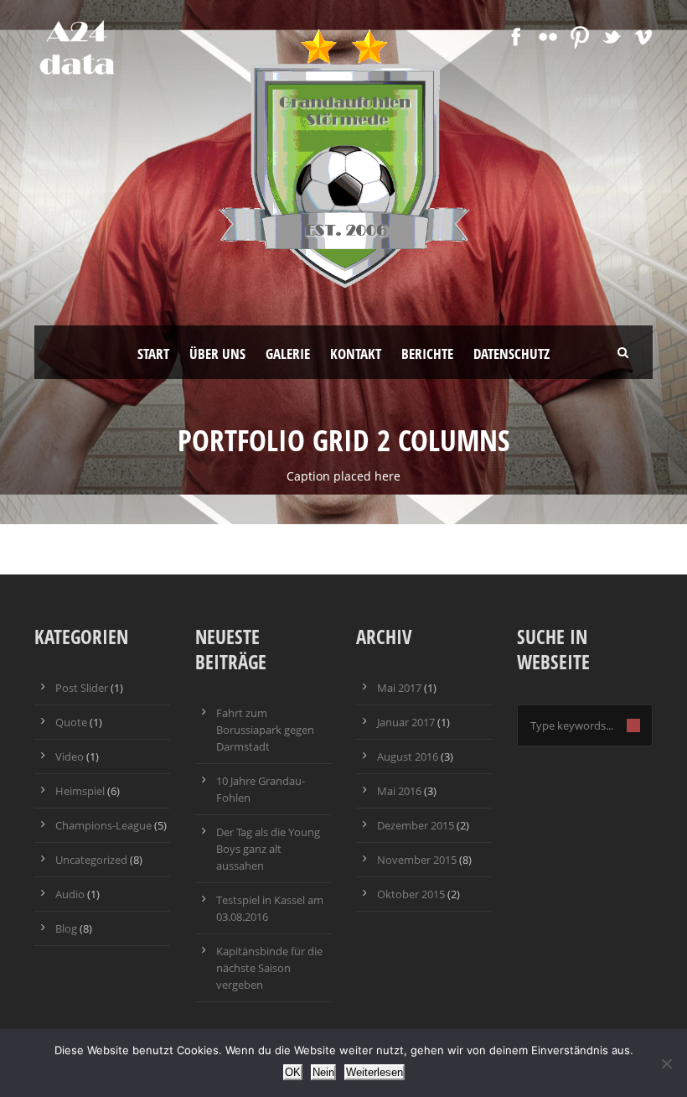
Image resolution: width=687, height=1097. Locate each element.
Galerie (288, 353)
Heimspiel (80, 790)
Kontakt (355, 353)
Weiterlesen (374, 1072)
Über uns (217, 353)
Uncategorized (91, 859)
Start (153, 353)
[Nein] (666, 1063)
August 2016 (407, 756)
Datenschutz (511, 353)
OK (293, 1072)
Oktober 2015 (411, 894)
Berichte (427, 353)
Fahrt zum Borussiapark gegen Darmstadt (265, 729)
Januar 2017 (406, 722)
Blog (66, 928)
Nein (323, 1072)
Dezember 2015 (415, 825)
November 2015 (417, 859)
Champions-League (103, 825)
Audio (70, 894)
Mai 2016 (399, 790)
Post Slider (81, 687)
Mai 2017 (399, 687)
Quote (71, 722)
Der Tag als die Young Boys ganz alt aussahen (268, 848)
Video (69, 756)
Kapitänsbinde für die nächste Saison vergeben (269, 968)
